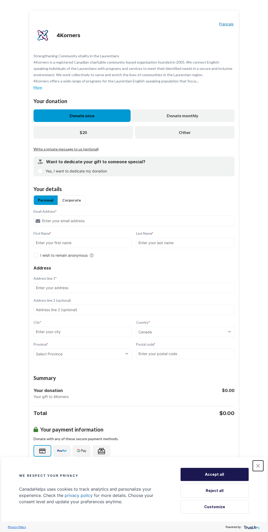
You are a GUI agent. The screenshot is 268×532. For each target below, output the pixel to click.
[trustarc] (251, 527)
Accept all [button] (214, 474)
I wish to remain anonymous (64, 255)
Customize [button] (214, 507)
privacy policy (79, 495)
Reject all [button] (215, 490)
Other (185, 132)
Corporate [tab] (71, 200)
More (38, 87)
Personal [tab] (45, 200)
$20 (83, 132)
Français (226, 24)
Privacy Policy (17, 527)
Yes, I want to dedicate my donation (76, 171)
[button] (258, 466)
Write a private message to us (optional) (66, 149)
